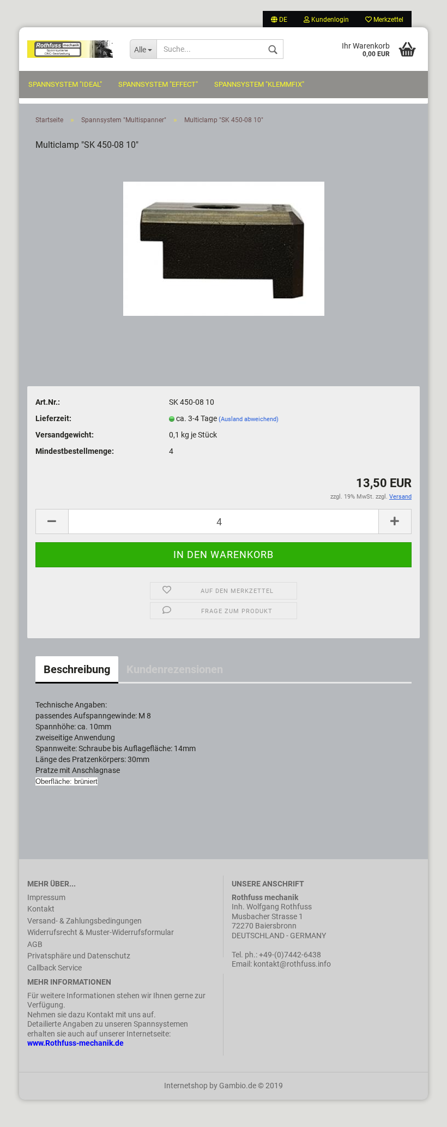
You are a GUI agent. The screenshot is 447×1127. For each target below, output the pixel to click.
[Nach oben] (417, 1110)
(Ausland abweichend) (249, 419)
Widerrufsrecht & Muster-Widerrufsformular (100, 932)
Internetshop (186, 1085)
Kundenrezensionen (174, 669)
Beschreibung (77, 669)
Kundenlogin (329, 19)
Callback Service (54, 967)
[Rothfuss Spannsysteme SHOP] (70, 49)
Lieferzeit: (53, 418)
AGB (35, 944)
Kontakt (41, 908)
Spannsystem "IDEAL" (65, 84)
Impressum (46, 897)
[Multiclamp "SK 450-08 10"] (223, 243)
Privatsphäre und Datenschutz (78, 955)
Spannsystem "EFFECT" (158, 84)
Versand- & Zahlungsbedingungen (84, 920)
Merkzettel (387, 19)
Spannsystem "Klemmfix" (259, 84)
